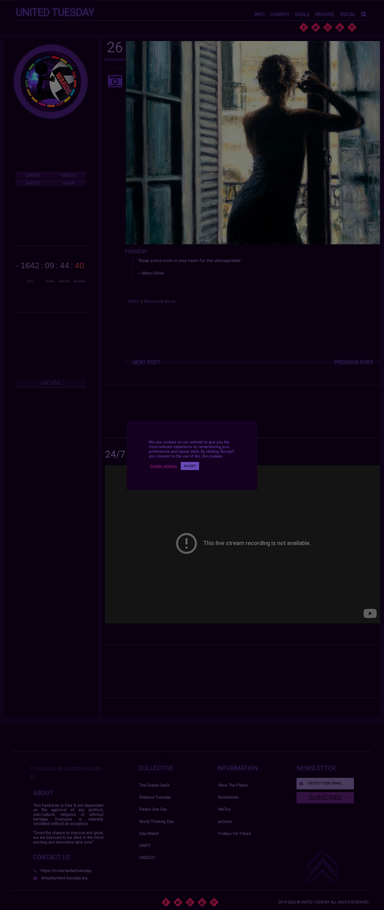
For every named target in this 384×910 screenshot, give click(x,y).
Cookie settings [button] (163, 466)
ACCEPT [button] (190, 466)
